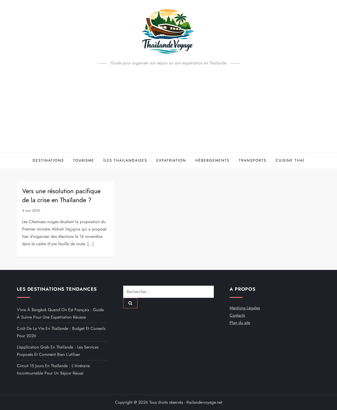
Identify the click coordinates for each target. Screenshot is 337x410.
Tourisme (83, 160)
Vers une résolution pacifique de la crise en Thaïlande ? (61, 195)
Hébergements (212, 160)
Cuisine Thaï (290, 160)
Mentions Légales (245, 308)
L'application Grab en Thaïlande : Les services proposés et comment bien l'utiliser (57, 350)
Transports (252, 160)
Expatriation (171, 160)
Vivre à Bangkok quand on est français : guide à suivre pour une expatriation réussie (60, 313)
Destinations (48, 160)
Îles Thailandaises (125, 160)
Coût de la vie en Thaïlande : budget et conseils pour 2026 (61, 332)
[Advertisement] (168, 113)
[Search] (130, 303)
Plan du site (240, 323)
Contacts (237, 315)
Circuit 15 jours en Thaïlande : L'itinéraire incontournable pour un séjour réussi (53, 369)
